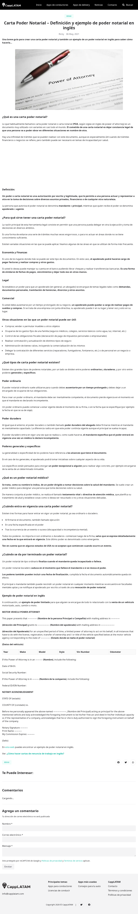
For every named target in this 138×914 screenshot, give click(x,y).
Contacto (112, 886)
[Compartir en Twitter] (126, 762)
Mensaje (6, 845)
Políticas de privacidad (119, 894)
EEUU (69, 16)
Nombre (6, 823)
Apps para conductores (60, 886)
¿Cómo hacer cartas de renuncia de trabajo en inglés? (35, 753)
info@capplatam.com (13, 893)
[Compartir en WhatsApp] (133, 762)
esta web (9, 747)
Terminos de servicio (73, 860)
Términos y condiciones (120, 890)
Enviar (8, 866)
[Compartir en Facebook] (118, 762)
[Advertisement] (69, 164)
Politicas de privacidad (52, 860)
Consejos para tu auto (89, 886)
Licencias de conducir (59, 890)
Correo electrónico (11, 834)
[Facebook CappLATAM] (89, 905)
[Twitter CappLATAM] (81, 905)
